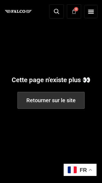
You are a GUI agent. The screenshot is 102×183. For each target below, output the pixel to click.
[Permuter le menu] (91, 11)
